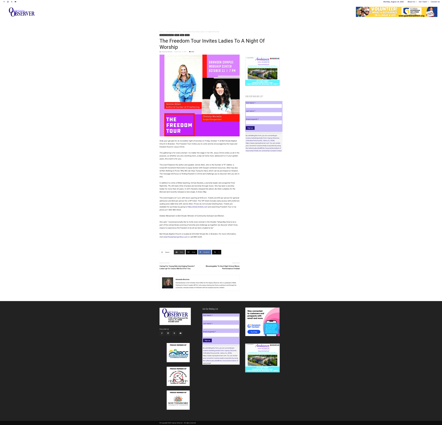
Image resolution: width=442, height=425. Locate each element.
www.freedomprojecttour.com (175, 237)
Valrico (187, 35)
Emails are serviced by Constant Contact (268, 151)
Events (177, 35)
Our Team (423, 2)
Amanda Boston (167, 52)
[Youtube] (15, 1)
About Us (411, 2)
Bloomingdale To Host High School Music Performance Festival (223, 267)
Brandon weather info (262, 175)
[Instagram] (8, 1)
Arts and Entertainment (173, 32)
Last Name (250, 111)
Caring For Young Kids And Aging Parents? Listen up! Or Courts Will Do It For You (177, 267)
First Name (250, 103)
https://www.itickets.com (198, 207)
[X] (11, 1)
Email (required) (252, 119)
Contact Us (435, 2)
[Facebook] (4, 1)
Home (162, 32)
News (182, 35)
